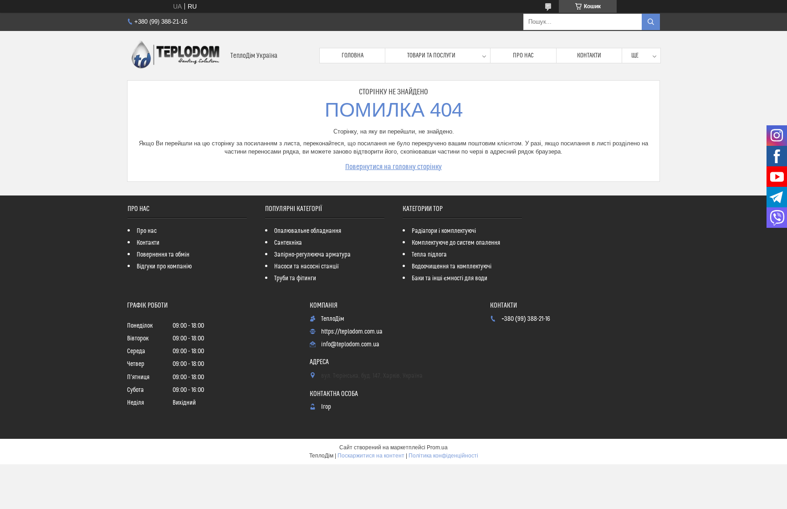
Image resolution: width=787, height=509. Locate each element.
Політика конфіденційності (443, 455)
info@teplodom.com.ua (350, 344)
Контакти (589, 55)
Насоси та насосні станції (306, 266)
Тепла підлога (429, 254)
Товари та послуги (431, 55)
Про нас (523, 55)
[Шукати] (651, 22)
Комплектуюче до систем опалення (456, 243)
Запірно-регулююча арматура (312, 254)
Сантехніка (288, 243)
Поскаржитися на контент (370, 455)
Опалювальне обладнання (307, 231)
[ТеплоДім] (175, 55)
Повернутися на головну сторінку (393, 167)
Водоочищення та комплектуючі (451, 266)
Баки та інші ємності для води (449, 278)
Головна (352, 55)
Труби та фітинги (295, 278)
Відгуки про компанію (164, 266)
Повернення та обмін (163, 254)
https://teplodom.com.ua (352, 331)
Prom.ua (437, 447)
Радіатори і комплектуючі (444, 231)
